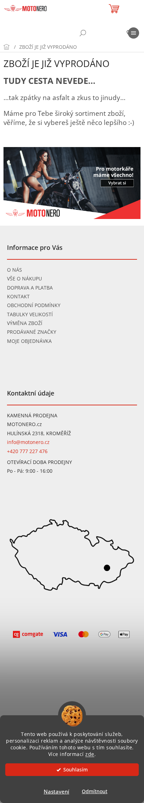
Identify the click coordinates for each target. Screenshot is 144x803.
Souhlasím (75, 769)
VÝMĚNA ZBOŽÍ (24, 323)
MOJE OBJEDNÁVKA (29, 341)
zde (89, 754)
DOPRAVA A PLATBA (30, 287)
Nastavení (56, 791)
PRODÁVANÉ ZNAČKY (31, 331)
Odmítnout (94, 791)
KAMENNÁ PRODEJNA (32, 415)
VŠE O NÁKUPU (24, 278)
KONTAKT (18, 296)
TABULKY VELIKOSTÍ (30, 314)
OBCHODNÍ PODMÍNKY (33, 305)
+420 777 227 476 (27, 451)
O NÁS (14, 269)
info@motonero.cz (28, 442)
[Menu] (134, 33)
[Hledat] (83, 33)
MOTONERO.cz (24, 424)
